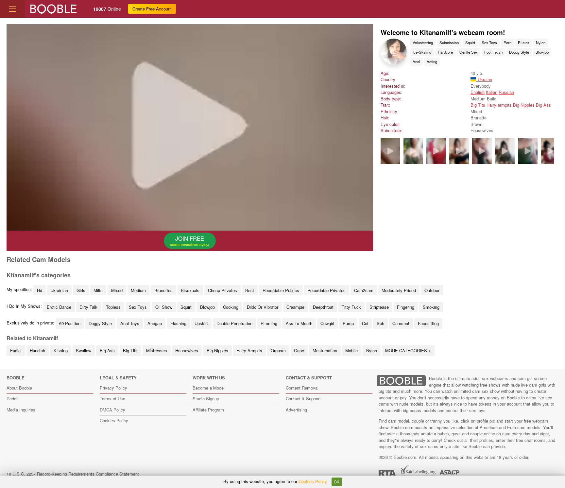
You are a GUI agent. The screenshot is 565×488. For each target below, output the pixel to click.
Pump (348, 323)
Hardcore (445, 52)
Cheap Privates (222, 290)
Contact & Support (303, 398)
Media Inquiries (21, 410)
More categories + (408, 350)
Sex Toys (489, 42)
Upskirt (201, 323)
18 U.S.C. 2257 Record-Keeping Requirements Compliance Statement (73, 474)
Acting (432, 61)
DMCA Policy (112, 410)
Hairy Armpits (249, 350)
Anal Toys (129, 323)
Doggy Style (519, 52)
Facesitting (428, 323)
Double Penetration (234, 323)
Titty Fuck (351, 307)
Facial (16, 350)
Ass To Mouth (299, 323)
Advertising (296, 410)
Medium (138, 290)
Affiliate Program (208, 410)
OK (336, 481)
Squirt (470, 42)
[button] (549, 151)
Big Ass (543, 105)
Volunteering (423, 42)
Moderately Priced (399, 290)
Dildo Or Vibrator (262, 307)
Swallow (83, 350)
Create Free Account (152, 9)
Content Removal (302, 388)
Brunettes (163, 290)
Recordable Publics (281, 290)
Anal (416, 61)
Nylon (540, 42)
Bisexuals (190, 290)
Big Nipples (524, 105)
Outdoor (431, 290)
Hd (39, 290)
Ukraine (484, 79)
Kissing (61, 350)
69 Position (69, 323)
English (478, 92)
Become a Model (209, 388)
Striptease (379, 307)
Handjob (37, 350)
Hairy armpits (499, 105)
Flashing (178, 323)
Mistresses (156, 350)
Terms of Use (112, 398)
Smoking (431, 307)
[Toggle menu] (12, 9)
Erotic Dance (59, 307)
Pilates (523, 42)
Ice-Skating (422, 52)
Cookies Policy (114, 420)
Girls (81, 290)
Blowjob (542, 52)
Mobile (351, 350)
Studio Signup (206, 398)
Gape (299, 350)
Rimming (269, 323)
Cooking (230, 307)
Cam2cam (363, 290)
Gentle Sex (468, 52)
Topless (113, 307)
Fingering (405, 307)
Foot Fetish (493, 52)
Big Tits (478, 105)
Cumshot (400, 323)
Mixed (117, 290)
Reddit (13, 398)
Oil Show (163, 307)
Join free (188, 240)
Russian (506, 92)
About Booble (19, 388)
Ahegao (154, 323)
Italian (491, 92)
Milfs (98, 290)
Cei (365, 323)
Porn (507, 42)
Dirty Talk (88, 307)
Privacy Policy (113, 388)
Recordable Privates (326, 290)
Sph (380, 323)
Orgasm (278, 350)
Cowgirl (327, 323)
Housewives (186, 350)
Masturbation (325, 350)
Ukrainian (59, 290)
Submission (449, 42)
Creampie (295, 307)
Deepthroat (323, 307)
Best (249, 290)
